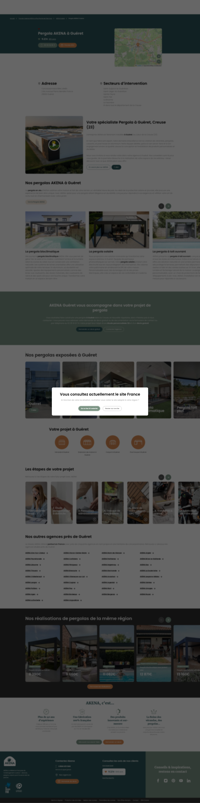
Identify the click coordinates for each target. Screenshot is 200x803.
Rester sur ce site (112, 408)
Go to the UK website (89, 408)
